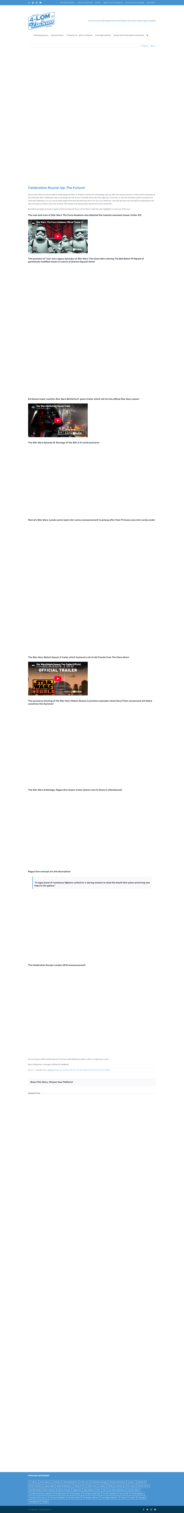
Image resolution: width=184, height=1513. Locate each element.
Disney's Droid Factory (117, 1482)
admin (32, 1070)
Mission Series (143, 1486)
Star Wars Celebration (69, 1070)
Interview (119, 1486)
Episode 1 (131, 1482)
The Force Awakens (104, 1070)
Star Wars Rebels (82, 1070)
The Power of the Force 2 (38, 1498)
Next (152, 46)
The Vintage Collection (90, 1498)
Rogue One (58, 1070)
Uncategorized (34, 1502)
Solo (104, 1490)
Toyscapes (141, 1498)
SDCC (98, 1490)
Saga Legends (89, 1490)
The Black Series (60, 1494)
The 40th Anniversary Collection (40, 1494)
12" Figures (33, 1482)
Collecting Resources (70, 1482)
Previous (144, 46)
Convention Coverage (99, 1482)
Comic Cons (84, 1482)
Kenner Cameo (130, 1486)
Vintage (45, 1502)
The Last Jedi (123, 1494)
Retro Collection (49, 1490)
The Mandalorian (137, 1494)
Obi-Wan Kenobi (35, 1490)
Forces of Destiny (35, 1486)
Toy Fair (124, 1498)
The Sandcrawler (74, 1498)
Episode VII (141, 1482)
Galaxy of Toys (80, 1486)
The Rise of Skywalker (57, 1498)
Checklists (56, 1482)
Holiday (110, 1486)
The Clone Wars (93, 1070)
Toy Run (132, 1498)
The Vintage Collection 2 (109, 1498)
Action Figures (45, 1482)
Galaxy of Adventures (64, 1486)
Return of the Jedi (64, 1490)
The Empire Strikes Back (91, 1494)
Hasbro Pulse (92, 1486)
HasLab (102, 1486)
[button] (147, 35)
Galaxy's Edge (49, 1486)
